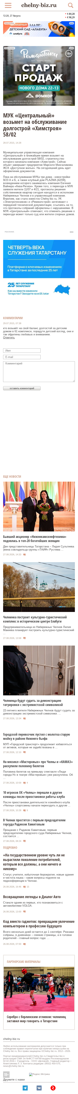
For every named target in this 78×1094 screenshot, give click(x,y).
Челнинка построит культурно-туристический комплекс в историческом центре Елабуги (35, 619)
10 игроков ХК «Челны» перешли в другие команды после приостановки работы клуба (34, 794)
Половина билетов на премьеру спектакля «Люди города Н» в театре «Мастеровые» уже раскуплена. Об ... (38, 774)
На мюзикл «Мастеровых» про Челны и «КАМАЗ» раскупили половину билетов (38, 763)
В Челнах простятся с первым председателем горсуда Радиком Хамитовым (34, 822)
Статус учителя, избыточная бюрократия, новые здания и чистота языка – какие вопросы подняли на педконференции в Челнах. (38, 877)
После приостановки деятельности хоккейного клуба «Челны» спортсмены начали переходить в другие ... (37, 804)
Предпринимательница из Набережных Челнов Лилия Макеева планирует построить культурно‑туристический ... (38, 630)
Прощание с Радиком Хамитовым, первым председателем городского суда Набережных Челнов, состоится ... (37, 833)
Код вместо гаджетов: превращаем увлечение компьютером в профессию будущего (38, 923)
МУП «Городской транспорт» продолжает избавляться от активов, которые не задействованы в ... (37, 746)
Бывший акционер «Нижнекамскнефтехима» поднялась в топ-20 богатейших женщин (34, 538)
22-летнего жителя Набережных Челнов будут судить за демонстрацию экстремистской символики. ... (39, 712)
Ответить (9, 337)
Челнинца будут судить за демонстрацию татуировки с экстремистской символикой (33, 702)
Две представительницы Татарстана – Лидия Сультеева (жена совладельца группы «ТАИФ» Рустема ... (38, 548)
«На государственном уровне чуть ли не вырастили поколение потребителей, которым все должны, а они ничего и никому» (34, 861)
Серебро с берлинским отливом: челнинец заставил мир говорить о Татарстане (36, 1019)
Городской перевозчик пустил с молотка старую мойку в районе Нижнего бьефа (36, 736)
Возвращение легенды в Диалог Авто (32, 896)
